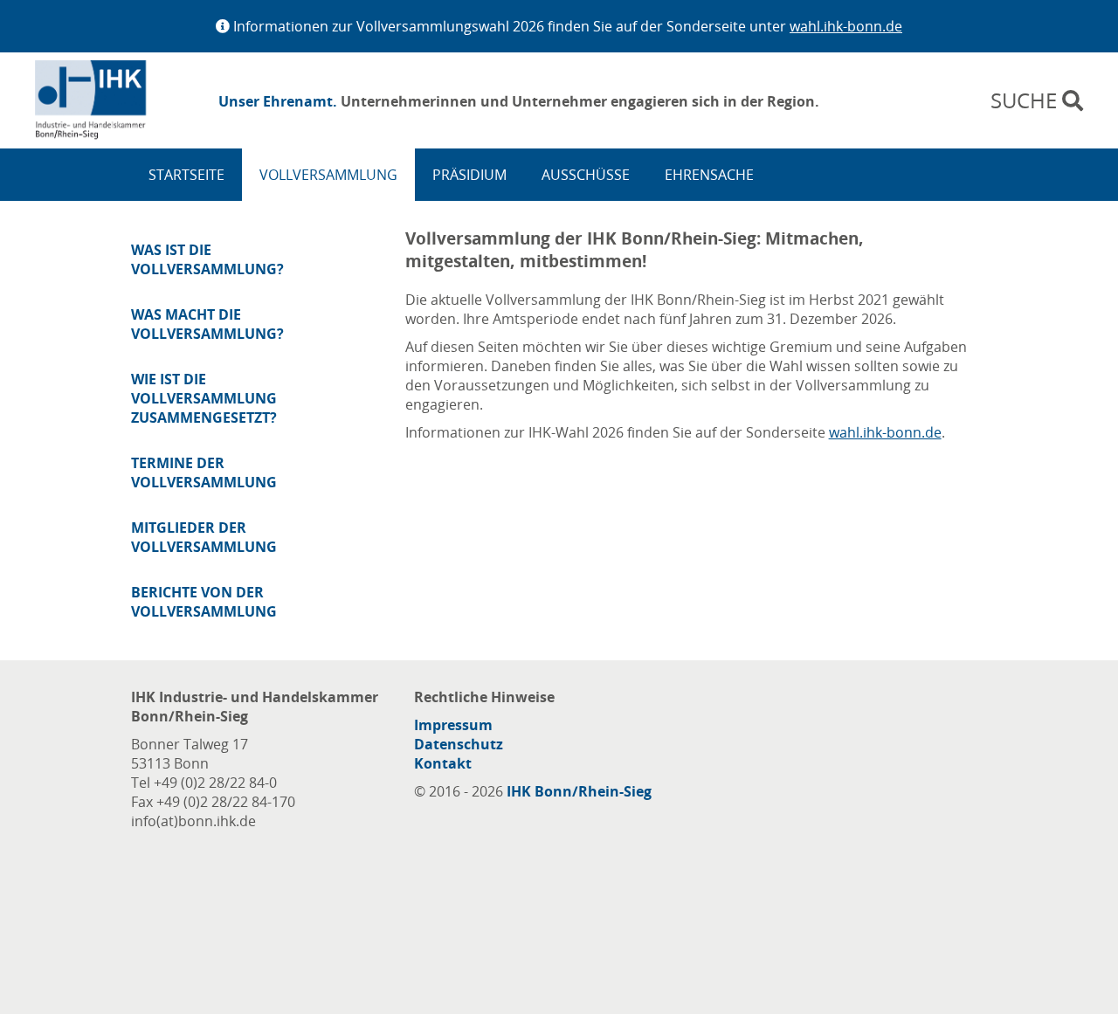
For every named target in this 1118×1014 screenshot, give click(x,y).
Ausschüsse (586, 174)
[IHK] (118, 100)
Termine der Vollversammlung (204, 472)
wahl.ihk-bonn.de (846, 26)
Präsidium (469, 174)
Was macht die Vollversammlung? (207, 324)
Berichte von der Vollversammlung (204, 602)
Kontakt (443, 763)
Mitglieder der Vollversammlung (204, 537)
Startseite (186, 174)
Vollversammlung (328, 174)
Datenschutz (458, 744)
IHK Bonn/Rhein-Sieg (579, 791)
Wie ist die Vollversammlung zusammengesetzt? (204, 398)
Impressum (453, 725)
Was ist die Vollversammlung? (207, 259)
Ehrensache (709, 174)
